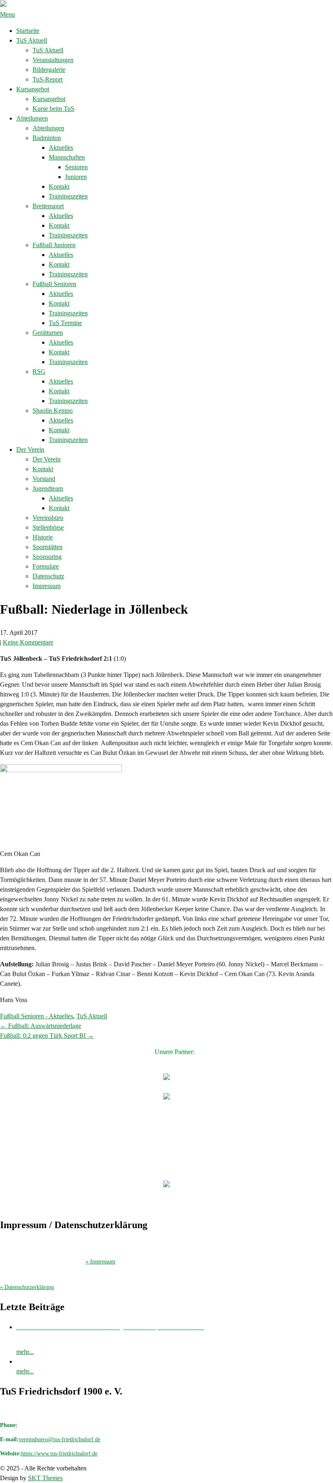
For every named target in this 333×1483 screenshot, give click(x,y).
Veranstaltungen (53, 59)
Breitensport (48, 206)
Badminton (46, 137)
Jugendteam (47, 488)
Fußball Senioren (54, 283)
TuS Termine (65, 322)
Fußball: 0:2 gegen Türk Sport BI (47, 1035)
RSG (38, 371)
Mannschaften (67, 157)
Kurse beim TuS (53, 108)
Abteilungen (32, 118)
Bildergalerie (48, 69)
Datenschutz (48, 576)
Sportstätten (47, 546)
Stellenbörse (48, 527)
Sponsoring (47, 556)
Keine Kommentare (28, 642)
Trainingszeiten (68, 196)
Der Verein (30, 449)
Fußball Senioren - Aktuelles (36, 1016)
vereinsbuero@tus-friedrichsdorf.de (59, 1439)
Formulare (45, 566)
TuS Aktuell (31, 40)
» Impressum (100, 1262)
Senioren (76, 167)
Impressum (46, 585)
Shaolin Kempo (52, 410)
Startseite (27, 30)
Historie (42, 537)
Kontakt (59, 186)
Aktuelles (61, 147)
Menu (7, 14)
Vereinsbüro (47, 517)
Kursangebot (32, 89)
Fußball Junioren (54, 244)
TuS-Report (47, 79)
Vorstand (43, 478)
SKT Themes (45, 1477)
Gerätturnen (47, 332)
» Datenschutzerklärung (27, 1287)
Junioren (76, 176)
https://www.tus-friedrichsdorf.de (59, 1454)
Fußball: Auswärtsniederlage (40, 1025)
